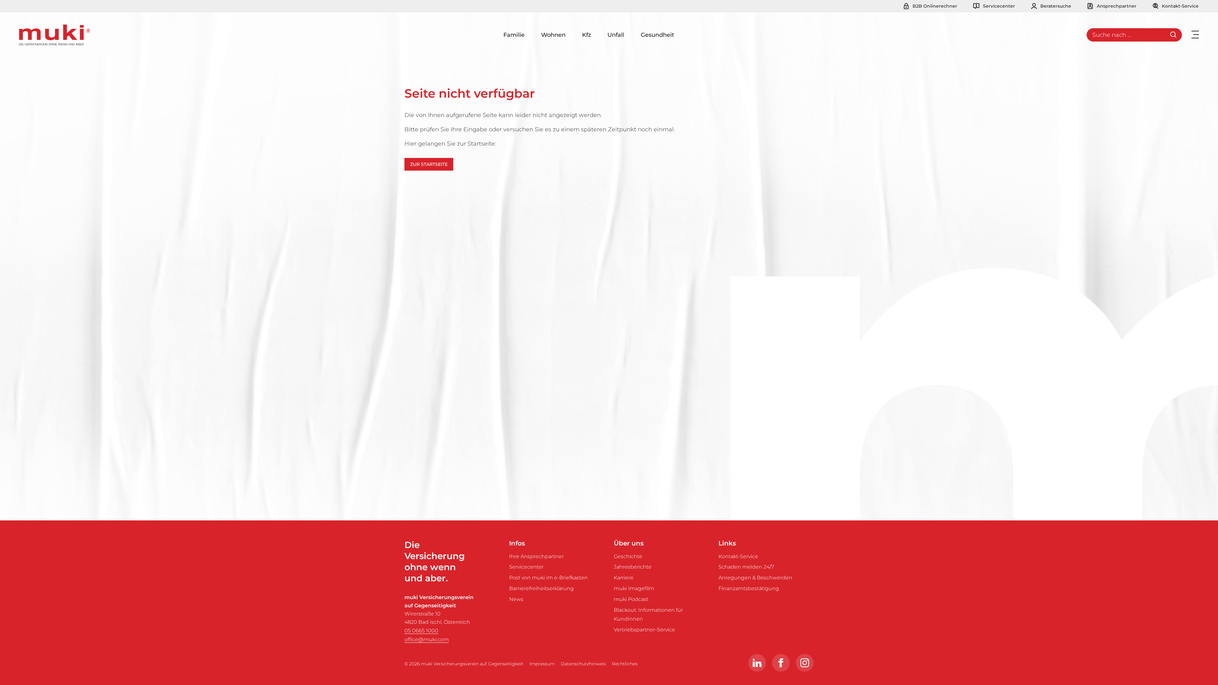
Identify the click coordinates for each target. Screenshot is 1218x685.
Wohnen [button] (553, 34)
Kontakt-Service (1180, 6)
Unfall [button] (615, 34)
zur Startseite (429, 164)
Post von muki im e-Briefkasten (548, 578)
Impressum (542, 664)
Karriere (623, 578)
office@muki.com (426, 639)
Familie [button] (514, 34)
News (516, 599)
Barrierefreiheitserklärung (541, 588)
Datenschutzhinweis (583, 664)
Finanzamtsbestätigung (748, 588)
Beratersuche (1055, 6)
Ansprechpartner (1116, 6)
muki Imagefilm (634, 588)
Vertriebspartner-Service (644, 630)
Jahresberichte (633, 567)
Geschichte (628, 556)
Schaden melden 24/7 (746, 567)
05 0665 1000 (421, 631)
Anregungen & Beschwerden (755, 578)
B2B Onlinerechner (934, 6)
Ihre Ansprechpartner (536, 556)
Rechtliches (625, 664)
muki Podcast (631, 599)
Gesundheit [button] (657, 34)
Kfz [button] (586, 34)
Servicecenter (998, 6)
